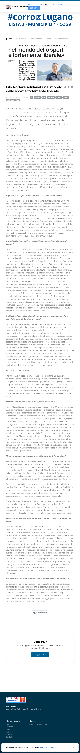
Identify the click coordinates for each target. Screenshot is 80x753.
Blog (10, 39)
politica (66, 97)
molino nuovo (11, 100)
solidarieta (51, 97)
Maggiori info (40, 654)
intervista (37, 97)
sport (43, 97)
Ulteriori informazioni (47, 747)
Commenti (41, 613)
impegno (59, 97)
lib (31, 97)
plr (18, 100)
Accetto (72, 747)
